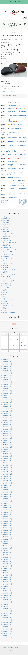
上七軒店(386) (6, 238)
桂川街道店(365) (7, 244)
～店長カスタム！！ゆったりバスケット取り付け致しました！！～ (13, 193)
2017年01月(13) (7, 565)
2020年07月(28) (7, 491)
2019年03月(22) (7, 520)
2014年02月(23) (7, 628)
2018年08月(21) (7, 532)
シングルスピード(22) (8, 305)
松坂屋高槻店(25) (7, 247)
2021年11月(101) (7, 462)
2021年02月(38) (7, 478)
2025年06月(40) (7, 384)
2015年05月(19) (7, 601)
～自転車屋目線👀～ (13, 197)
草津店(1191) (6, 236)
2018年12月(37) (7, 525)
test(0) (5, 294)
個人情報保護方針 (13, 647)
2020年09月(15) (7, 487)
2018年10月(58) (7, 529)
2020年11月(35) (7, 483)
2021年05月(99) (7, 473)
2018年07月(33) (7, 534)
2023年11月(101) (7, 419)
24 (3, 348)
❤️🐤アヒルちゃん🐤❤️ (14, 158)
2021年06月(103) (7, 471)
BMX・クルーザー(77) (8, 260)
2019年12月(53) (7, 503)
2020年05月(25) (7, 494)
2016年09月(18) (7, 572)
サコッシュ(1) (6, 296)
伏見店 (3, 91)
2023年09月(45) (7, 422)
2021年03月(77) (7, 476)
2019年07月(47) (7, 512)
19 (10, 345)
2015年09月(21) (7, 594)
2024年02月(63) (7, 413)
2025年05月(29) (7, 386)
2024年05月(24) (7, 408)
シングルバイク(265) (8, 258)
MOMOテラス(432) (8, 233)
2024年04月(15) (7, 410)
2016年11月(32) (7, 568)
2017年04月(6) (7, 559)
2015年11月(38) (7, 590)
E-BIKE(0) (5, 310)
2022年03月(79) (7, 455)
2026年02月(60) (7, 370)
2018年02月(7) (7, 543)
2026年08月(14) (7, 359)
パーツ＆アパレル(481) (9, 274)
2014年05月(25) (7, 622)
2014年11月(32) (7, 612)
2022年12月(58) (7, 438)
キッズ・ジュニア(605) (9, 269)
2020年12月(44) (7, 482)
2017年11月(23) (7, 547)
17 (3, 345)
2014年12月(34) (7, 610)
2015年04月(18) (7, 603)
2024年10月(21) (7, 399)
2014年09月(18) (7, 615)
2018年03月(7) (7, 541)
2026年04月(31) (7, 366)
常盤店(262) (6, 220)
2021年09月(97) (7, 465)
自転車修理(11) (7, 283)
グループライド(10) (8, 281)
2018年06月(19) (7, 536)
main (14, 200)
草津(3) (5, 290)
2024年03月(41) (7, 411)
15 (21, 342)
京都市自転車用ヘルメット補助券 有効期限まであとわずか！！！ (13, 173)
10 (3, 342)
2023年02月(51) (7, 435)
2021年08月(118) (7, 467)
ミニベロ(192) (6, 256)
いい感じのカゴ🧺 (12, 161)
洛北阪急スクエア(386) (9, 235)
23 (25, 345)
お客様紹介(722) (7, 278)
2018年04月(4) (7, 539)
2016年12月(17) (7, 566)
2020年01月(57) (7, 502)
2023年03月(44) (7, 433)
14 (17, 342)
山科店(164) (6, 227)
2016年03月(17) (7, 583)
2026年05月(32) (7, 365)
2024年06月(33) (7, 406)
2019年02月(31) (7, 521)
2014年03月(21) (7, 626)
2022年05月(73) (7, 451)
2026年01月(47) (7, 372)
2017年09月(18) (7, 550)
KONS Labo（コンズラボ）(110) (11, 249)
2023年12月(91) (7, 417)
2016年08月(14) (7, 574)
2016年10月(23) (7, 570)
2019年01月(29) (7, 523)
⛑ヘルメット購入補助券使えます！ (16, 183)
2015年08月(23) (7, 595)
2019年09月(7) (7, 509)
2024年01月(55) (7, 415)
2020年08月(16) (7, 489)
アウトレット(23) (7, 285)
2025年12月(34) (7, 374)
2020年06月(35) (7, 493)
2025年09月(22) (7, 379)
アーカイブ (14, 356)
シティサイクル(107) (8, 262)
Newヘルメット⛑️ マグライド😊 (16, 108)
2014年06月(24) (7, 621)
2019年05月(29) (7, 516)
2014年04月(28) (7, 624)
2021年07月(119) (7, 469)
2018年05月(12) (7, 538)
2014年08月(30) (7, 617)
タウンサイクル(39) (8, 264)
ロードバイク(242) (7, 251)
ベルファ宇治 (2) (7, 289)
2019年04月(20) (7, 518)
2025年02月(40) (7, 392)
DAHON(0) (6, 309)
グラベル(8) (6, 298)
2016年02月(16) (7, 584)
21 (17, 345)
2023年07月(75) (7, 426)
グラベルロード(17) (8, 300)
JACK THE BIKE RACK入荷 (15, 177)
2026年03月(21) (7, 368)
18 (6, 345)
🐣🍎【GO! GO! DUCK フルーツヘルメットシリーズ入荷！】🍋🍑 (13, 120)
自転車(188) (6, 307)
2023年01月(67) (7, 437)
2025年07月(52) (7, 383)
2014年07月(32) (7, 619)
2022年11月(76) (7, 440)
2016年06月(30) (7, 577)
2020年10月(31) (7, 485)
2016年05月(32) (7, 579)
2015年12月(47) (7, 588)
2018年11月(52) (7, 527)
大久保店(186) (6, 222)
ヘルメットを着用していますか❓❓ (17, 185)
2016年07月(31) (7, 575)
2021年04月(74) (7, 474)
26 (10, 348)
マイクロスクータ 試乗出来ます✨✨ (17, 180)
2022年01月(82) (7, 458)
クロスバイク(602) (7, 253)
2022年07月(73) (7, 447)
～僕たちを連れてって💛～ (14, 105)
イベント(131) (6, 276)
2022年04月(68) (7, 453)
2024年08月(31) (7, 402)
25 (6, 348)
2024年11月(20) (7, 397)
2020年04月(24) (7, 496)
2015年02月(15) (7, 606)
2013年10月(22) (7, 635)
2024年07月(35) (7, 404)
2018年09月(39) (7, 530)
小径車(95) (6, 265)
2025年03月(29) (7, 390)
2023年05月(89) (7, 429)
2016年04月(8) (7, 581)
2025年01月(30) (7, 393)
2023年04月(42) (7, 431)
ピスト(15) (6, 303)
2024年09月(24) (7, 401)
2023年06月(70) (7, 428)
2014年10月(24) (7, 613)
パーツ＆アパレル (10, 91)
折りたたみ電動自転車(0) (9, 312)
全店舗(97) (6, 217)
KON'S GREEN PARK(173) (10, 242)
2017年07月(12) (7, 554)
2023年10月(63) (7, 420)
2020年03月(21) (7, 498)
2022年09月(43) (7, 444)
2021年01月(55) (7, 480)
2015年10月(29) (7, 592)
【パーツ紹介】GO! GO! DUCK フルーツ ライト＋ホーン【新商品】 (13, 150)
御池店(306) (6, 231)
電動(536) (5, 273)
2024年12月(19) (7, 395)
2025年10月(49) (7, 377)
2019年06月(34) (7, 514)
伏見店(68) (6, 229)
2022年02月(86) (7, 456)
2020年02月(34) (7, 500)
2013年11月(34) (7, 633)
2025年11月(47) (7, 375)
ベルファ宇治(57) (7, 240)
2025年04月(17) (7, 388)
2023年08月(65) (7, 424)
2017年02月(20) (7, 563)
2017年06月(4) (7, 556)
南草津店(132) (6, 245)
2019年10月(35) (7, 507)
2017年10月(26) (7, 548)
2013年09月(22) (7, 637)
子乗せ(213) (6, 271)
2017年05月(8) (7, 557)
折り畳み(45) (6, 267)
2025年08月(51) (7, 381)
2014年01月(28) (7, 630)
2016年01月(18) (7, 586)
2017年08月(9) (7, 552)
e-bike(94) (6, 301)
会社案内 (4, 647)
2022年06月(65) (7, 449)
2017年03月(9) (7, 561)
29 (21, 348)
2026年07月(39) (7, 361)
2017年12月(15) (7, 545)
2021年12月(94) (7, 460)
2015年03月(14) (7, 604)
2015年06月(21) (7, 599)
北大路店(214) (6, 224)
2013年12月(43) (7, 631)
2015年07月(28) (7, 597)
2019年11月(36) (7, 505)
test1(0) (5, 292)
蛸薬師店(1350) (7, 218)
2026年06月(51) (7, 363)
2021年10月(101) (7, 464)
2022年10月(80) (7, 442)
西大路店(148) (6, 226)
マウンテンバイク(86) (8, 254)
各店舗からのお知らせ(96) (9, 280)
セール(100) (6, 287)
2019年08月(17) (7, 511)
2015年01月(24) (7, 608)
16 (25, 342)
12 (10, 342)
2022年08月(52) (7, 446)
